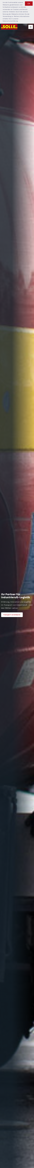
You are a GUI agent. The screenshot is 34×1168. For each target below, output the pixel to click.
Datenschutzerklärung (10, 21)
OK (28, 3)
